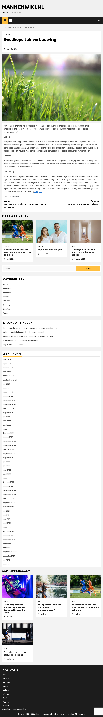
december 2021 (9, 490)
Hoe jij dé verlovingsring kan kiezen (83, 202)
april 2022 (7, 474)
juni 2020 (6, 564)
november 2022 (9, 445)
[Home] (4, 20)
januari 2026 (8, 367)
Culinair (6, 297)
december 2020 (9, 539)
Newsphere (65, 714)
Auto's (5, 284)
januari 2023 (8, 437)
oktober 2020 (8, 548)
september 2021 (10, 503)
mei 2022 (7, 470)
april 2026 (7, 363)
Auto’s (5, 675)
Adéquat (38, 191)
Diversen (6, 301)
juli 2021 (6, 511)
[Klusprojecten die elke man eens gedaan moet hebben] (85, 231)
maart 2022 (8, 478)
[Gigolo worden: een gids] (51, 231)
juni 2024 (6, 388)
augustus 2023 (9, 413)
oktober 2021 (8, 498)
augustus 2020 (9, 556)
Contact (6, 706)
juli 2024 (6, 384)
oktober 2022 (8, 449)
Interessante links (19, 709)
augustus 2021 (9, 507)
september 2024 (10, 380)
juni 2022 (6, 466)
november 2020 (9, 544)
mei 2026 (7, 359)
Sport (5, 313)
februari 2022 (8, 482)
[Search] (99, 20)
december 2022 (9, 441)
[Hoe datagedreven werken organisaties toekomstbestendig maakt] (17, 586)
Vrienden (6, 709)
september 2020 (10, 552)
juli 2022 (6, 462)
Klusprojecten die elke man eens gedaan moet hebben (84, 252)
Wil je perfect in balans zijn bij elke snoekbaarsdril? (24, 332)
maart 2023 (8, 429)
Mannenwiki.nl (23, 7)
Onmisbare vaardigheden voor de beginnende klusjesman (25, 204)
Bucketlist (7, 288)
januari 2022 (8, 486)
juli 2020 (6, 560)
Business (7, 292)
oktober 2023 (8, 408)
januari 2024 (8, 396)
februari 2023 (8, 433)
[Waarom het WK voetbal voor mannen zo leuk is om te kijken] (17, 231)
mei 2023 (7, 421)
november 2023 (9, 404)
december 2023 (9, 400)
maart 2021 (8, 527)
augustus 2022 (9, 458)
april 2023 (7, 425)
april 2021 (7, 523)
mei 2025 (7, 372)
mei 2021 (7, 519)
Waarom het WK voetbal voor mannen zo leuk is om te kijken (17, 252)
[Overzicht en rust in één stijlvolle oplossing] (17, 634)
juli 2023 (6, 417)
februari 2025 (8, 376)
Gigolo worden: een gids (50, 249)
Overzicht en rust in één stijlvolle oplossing (20, 340)
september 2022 (10, 453)
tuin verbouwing (14, 196)
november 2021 (9, 494)
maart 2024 (8, 392)
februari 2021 (8, 531)
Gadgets (6, 305)
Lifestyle (7, 35)
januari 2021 (8, 535)
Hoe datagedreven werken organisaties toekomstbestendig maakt (30, 328)
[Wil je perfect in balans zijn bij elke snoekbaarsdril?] (51, 586)
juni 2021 (6, 515)
